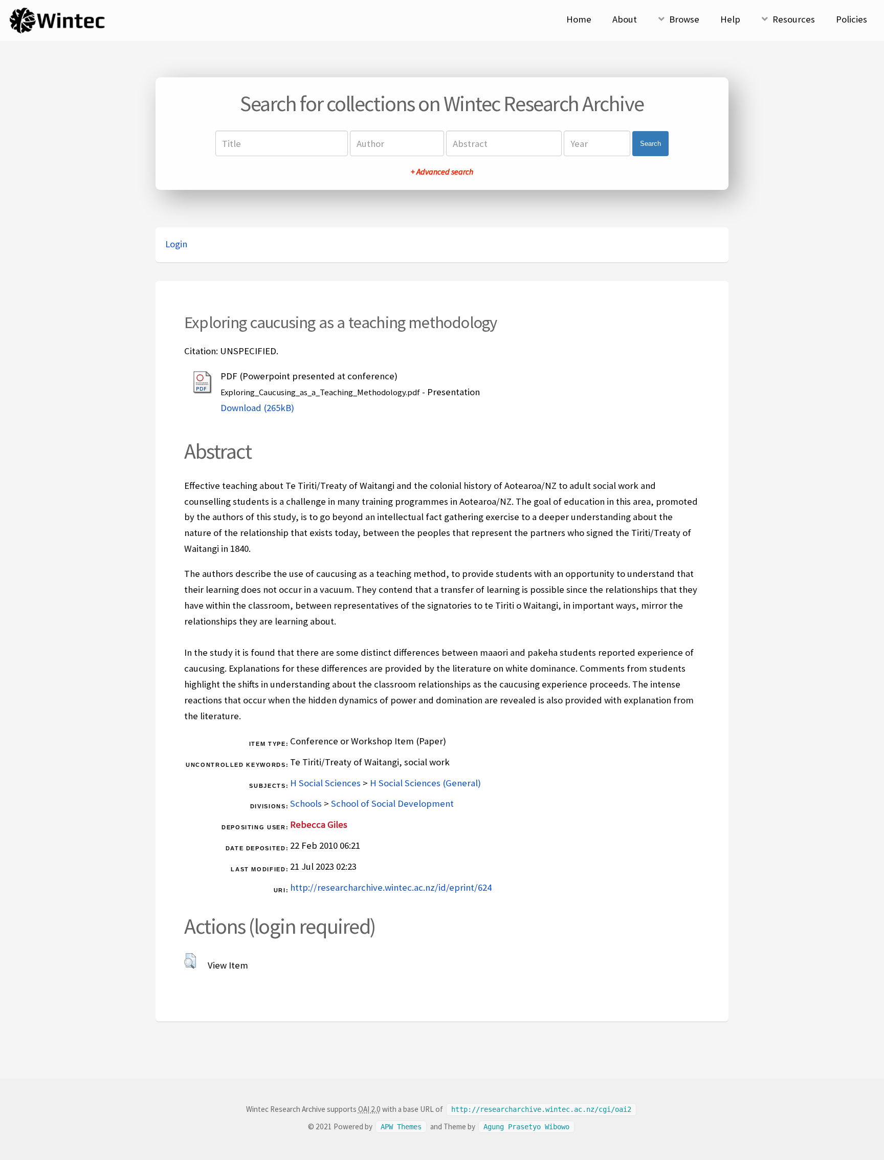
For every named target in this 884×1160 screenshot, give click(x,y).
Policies (851, 19)
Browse (684, 19)
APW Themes (401, 1127)
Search (650, 143)
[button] (190, 961)
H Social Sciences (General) (425, 783)
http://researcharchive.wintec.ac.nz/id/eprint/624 (391, 887)
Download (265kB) (257, 408)
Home (578, 19)
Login (176, 244)
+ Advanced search (442, 171)
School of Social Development (392, 803)
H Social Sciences (325, 783)
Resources (793, 19)
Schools (306, 803)
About (624, 19)
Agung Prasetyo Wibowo (526, 1127)
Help (730, 19)
